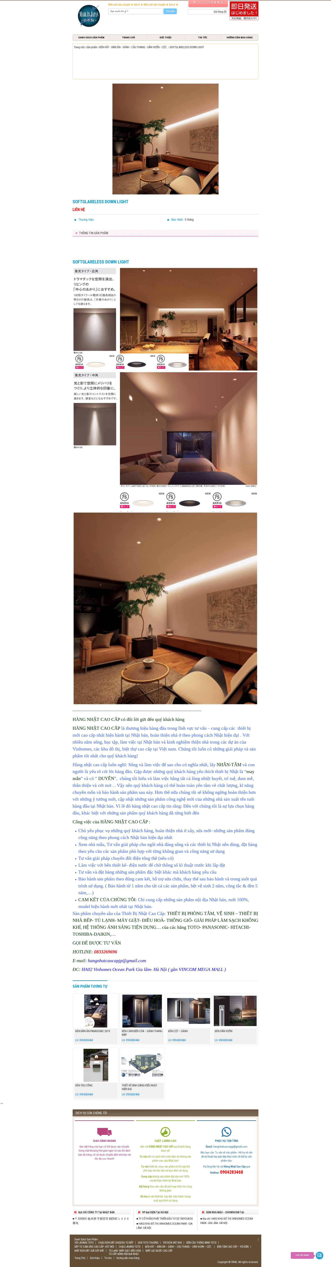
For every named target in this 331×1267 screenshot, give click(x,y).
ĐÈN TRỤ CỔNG (84, 1085)
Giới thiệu (165, 37)
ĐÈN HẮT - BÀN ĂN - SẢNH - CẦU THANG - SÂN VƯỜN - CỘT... (133, 47)
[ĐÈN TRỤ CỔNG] (95, 1065)
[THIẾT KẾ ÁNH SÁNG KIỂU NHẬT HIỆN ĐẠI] (142, 1065)
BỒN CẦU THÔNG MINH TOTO (201, 1242)
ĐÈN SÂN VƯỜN (223, 1031)
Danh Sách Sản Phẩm (91, 37)
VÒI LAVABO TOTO (84, 1242)
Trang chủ (79, 47)
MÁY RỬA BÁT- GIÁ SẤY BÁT (89, 1250)
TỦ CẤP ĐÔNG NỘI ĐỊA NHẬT (124, 1254)
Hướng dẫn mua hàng (240, 37)
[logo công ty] (89, 16)
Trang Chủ (128, 37)
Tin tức (202, 37)
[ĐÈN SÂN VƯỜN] (235, 1011)
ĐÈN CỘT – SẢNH (178, 1031)
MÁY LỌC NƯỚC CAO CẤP (159, 1250)
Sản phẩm (91, 47)
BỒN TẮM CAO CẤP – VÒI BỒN (233, 1246)
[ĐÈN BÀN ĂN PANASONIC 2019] (95, 1011)
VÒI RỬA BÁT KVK (172, 1242)
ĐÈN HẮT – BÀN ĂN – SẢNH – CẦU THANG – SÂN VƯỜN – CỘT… (178, 1246)
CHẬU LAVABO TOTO (129, 1246)
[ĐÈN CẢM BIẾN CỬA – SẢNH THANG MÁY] (142, 1011)
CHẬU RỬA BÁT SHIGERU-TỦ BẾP (115, 1242)
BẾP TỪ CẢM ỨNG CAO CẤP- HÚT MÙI (94, 1246)
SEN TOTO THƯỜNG (148, 1242)
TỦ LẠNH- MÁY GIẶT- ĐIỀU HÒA (125, 1250)
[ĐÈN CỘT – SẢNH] (188, 1011)
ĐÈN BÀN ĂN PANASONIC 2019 (92, 1031)
